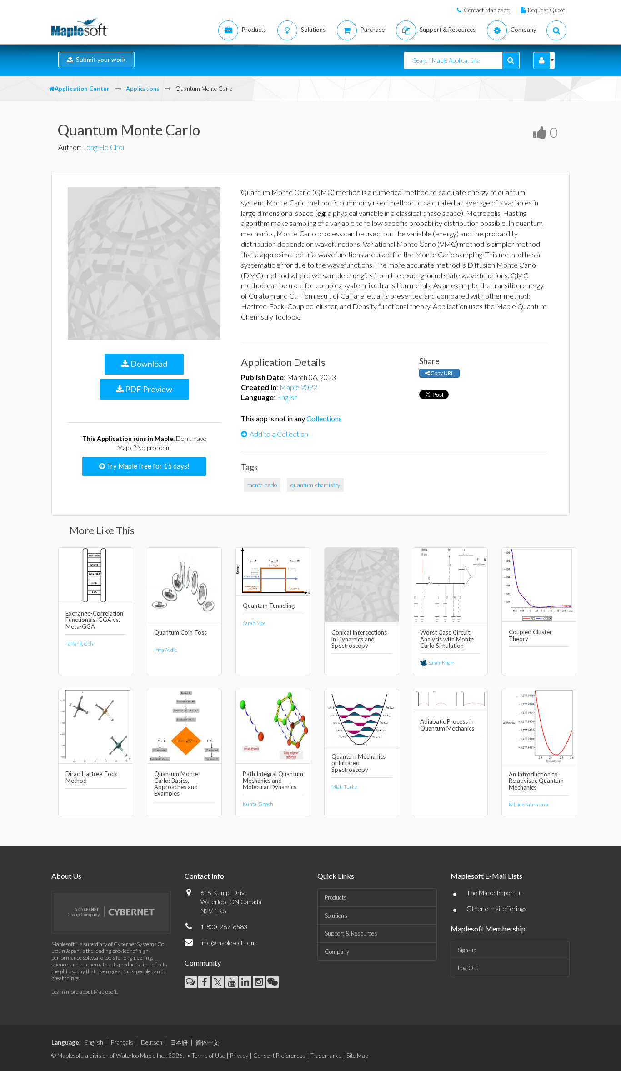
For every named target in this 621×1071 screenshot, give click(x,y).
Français (122, 1042)
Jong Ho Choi (103, 147)
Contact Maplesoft (487, 10)
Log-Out (468, 967)
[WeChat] (272, 982)
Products (336, 897)
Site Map (357, 1055)
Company (337, 951)
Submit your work (99, 59)
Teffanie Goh (79, 643)
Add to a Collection (279, 434)
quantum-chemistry (315, 485)
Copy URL (442, 373)
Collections (324, 418)
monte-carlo (262, 485)
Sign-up (467, 950)
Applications (142, 88)
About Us (66, 875)
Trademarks (325, 1055)
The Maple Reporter (493, 892)
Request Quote (546, 10)
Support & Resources (351, 933)
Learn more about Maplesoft (84, 991)
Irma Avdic (165, 650)
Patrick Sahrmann (528, 804)
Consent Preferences (279, 1055)
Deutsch (151, 1042)
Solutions (336, 915)
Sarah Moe (254, 623)
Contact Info (204, 875)
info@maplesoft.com (228, 942)
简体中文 (207, 1042)
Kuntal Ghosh (258, 804)
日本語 (179, 1042)
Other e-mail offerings (496, 908)
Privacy (239, 1055)
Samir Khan (440, 663)
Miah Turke (344, 787)
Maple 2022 (298, 387)
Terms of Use (208, 1055)
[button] (541, 60)
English (287, 397)
